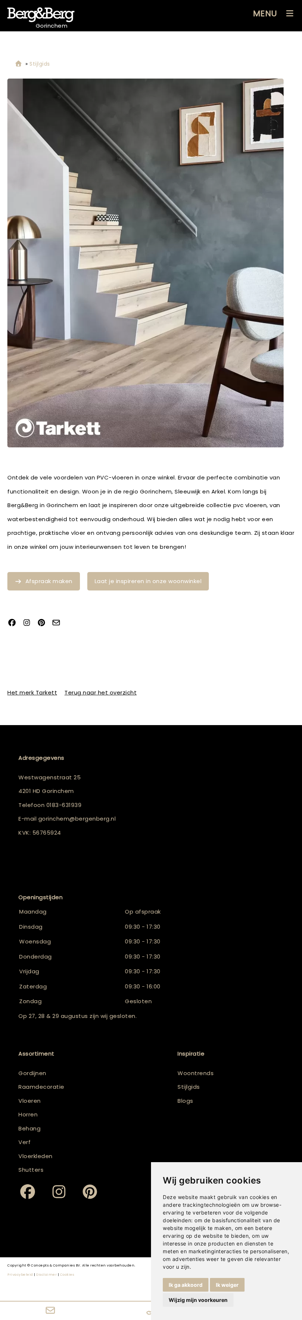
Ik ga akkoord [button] (186, 1285)
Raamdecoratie (41, 1087)
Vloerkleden (35, 1156)
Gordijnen (32, 1073)
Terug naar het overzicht (100, 692)
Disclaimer (46, 1274)
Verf (24, 1142)
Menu (265, 13)
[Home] (18, 63)
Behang (29, 1128)
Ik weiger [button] (227, 1285)
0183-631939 (64, 805)
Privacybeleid (20, 1274)
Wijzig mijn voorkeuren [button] (198, 1300)
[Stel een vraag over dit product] (59, 623)
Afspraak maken (49, 581)
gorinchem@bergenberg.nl (77, 818)
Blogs (185, 1101)
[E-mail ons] (50, 1311)
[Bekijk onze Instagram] (29, 623)
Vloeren (29, 1101)
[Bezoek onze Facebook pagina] (14, 623)
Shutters (30, 1170)
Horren (28, 1114)
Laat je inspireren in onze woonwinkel (148, 581)
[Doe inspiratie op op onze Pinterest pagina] (44, 623)
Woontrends (196, 1073)
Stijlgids (189, 1087)
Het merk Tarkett (32, 692)
